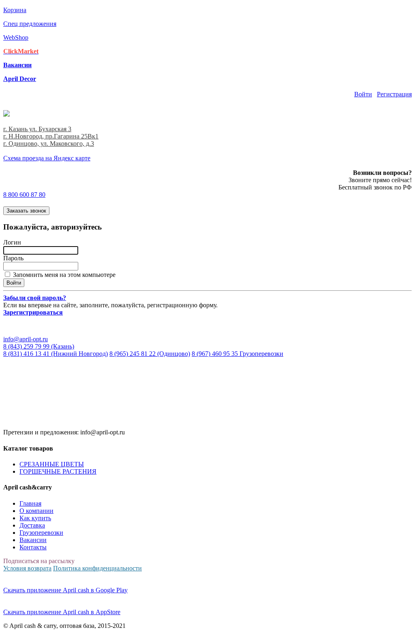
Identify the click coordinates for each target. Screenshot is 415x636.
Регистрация (394, 94)
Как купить (35, 518)
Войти (363, 94)
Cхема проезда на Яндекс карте (46, 158)
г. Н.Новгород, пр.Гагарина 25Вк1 (50, 136)
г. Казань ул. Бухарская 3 (37, 128)
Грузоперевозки (41, 532)
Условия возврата (27, 568)
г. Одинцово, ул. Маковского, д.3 (48, 143)
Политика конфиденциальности (97, 568)
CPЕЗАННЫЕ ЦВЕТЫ (51, 464)
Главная (30, 503)
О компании (36, 510)
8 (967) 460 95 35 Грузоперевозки (237, 353)
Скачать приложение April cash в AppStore (61, 611)
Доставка (32, 525)
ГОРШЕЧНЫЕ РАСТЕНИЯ (57, 471)
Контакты (33, 547)
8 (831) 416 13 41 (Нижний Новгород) (55, 353)
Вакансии (33, 539)
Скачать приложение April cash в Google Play (65, 590)
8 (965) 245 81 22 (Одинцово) (149, 353)
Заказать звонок (26, 211)
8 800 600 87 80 (24, 194)
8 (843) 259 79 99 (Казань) (38, 346)
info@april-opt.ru (25, 339)
